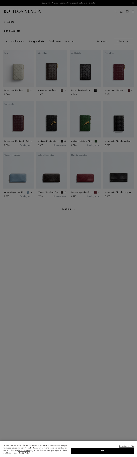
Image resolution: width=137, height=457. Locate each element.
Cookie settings (126, 446)
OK (102, 450)
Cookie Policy (24, 453)
